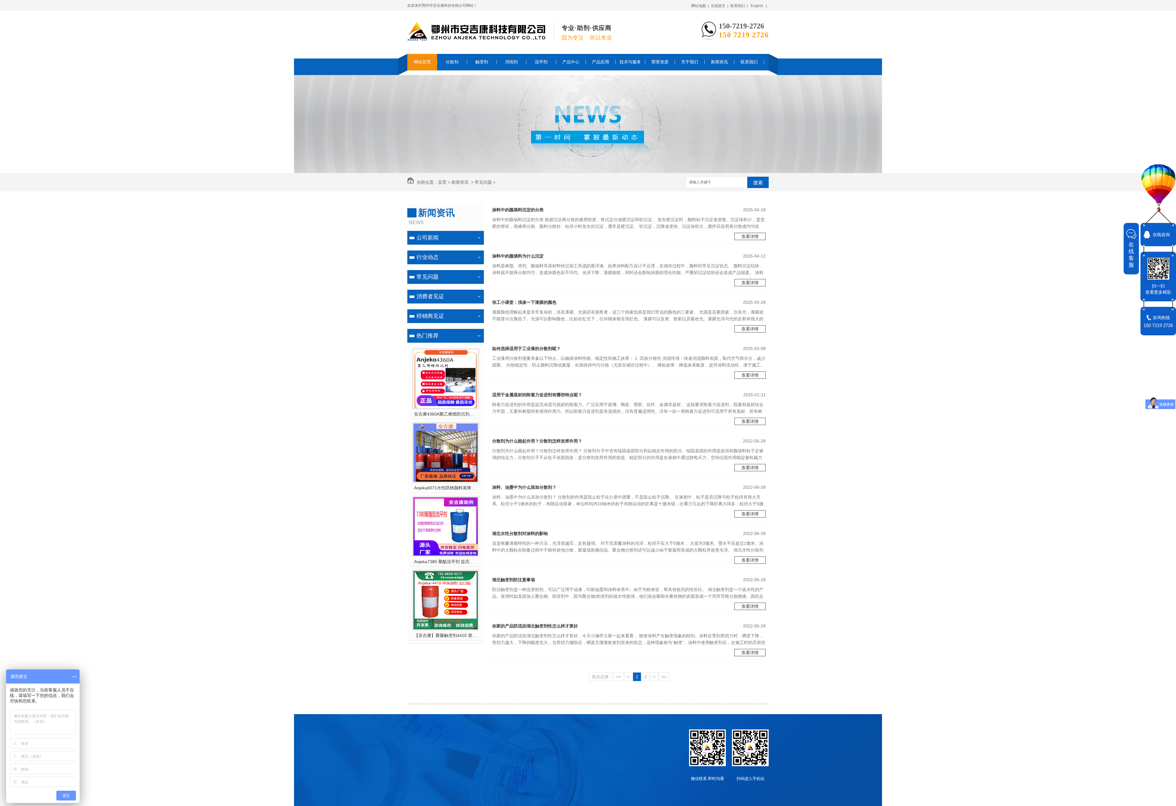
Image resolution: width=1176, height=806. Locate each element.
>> (664, 676)
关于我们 (689, 62)
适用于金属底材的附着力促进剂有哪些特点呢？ (537, 394)
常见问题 (483, 182)
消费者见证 (430, 296)
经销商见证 (430, 316)
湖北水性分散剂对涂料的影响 (520, 533)
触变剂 (481, 62)
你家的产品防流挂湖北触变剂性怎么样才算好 (535, 625)
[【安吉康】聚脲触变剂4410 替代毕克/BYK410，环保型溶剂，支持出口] (445, 627)
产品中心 (570, 62)
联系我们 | (739, 6)
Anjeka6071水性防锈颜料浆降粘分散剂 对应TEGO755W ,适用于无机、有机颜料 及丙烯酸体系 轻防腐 (445, 487)
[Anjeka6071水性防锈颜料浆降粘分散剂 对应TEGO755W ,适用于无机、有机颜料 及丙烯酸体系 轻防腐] (445, 480)
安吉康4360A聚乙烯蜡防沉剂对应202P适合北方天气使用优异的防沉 (445, 414)
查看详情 (750, 236)
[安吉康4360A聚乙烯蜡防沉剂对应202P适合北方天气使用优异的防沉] (445, 406)
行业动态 (428, 257)
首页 (442, 182)
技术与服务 (630, 62)
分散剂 (452, 62)
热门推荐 (428, 336)
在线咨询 (1161, 234)
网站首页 (422, 62)
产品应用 (600, 62)
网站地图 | (700, 6)
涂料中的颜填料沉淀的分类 (518, 209)
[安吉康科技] (476, 38)
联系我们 (749, 62)
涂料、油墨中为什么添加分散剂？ (524, 487)
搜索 (758, 182)
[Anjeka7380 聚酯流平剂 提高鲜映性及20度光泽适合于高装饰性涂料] (445, 554)
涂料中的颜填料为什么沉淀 (518, 256)
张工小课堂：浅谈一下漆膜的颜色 (524, 302)
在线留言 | (719, 6)
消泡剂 (511, 62)
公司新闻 (428, 238)
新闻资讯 (719, 62)
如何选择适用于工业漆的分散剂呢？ (526, 348)
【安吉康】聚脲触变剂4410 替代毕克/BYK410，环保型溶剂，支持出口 (445, 635)
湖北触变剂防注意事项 (513, 579)
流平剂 (541, 62)
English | (759, 6)
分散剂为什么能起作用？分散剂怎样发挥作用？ (537, 441)
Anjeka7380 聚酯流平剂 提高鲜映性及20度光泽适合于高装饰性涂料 (445, 561)
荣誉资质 (660, 62)
